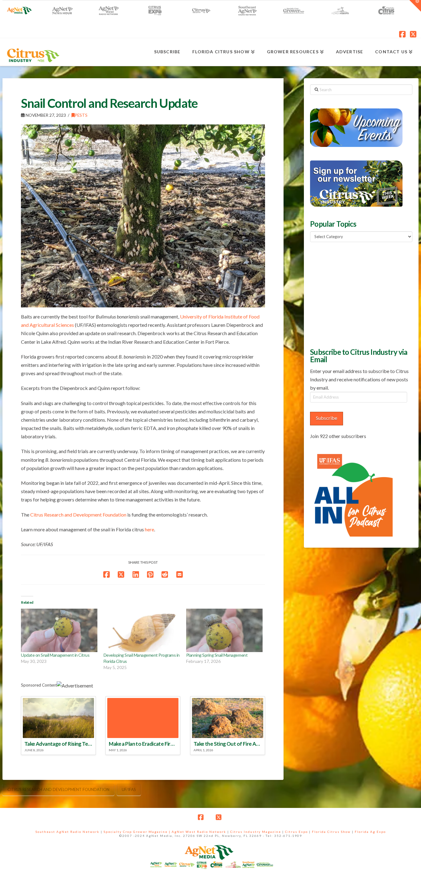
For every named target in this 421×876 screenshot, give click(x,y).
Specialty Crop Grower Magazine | (138, 831)
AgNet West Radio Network (199, 831)
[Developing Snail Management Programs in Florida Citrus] (142, 630)
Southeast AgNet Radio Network (67, 831)
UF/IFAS (129, 789)
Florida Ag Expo (370, 831)
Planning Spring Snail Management (216, 655)
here (149, 529)
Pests (81, 115)
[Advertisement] (356, 294)
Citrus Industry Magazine (255, 831)
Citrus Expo (296, 831)
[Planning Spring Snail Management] (224, 630)
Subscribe (326, 418)
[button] (415, 6)
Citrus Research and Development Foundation (78, 514)
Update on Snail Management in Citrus (55, 655)
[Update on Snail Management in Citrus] (59, 630)
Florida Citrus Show (331, 831)
